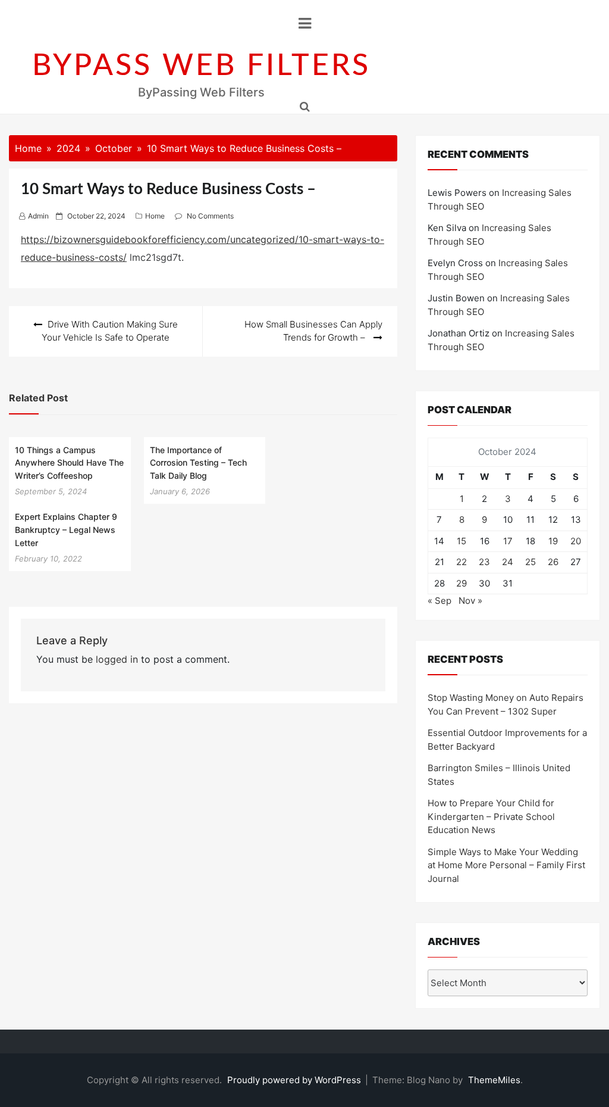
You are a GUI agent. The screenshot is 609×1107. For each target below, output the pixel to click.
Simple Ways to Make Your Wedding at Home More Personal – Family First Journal (506, 865)
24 (507, 561)
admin (38, 215)
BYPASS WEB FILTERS (201, 66)
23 (484, 561)
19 (553, 541)
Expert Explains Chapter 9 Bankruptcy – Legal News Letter (66, 529)
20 (575, 541)
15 (461, 541)
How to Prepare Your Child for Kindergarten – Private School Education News (491, 816)
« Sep (439, 600)
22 (461, 561)
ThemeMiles (494, 1080)
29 (461, 583)
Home (155, 215)
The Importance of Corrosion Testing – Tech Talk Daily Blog (198, 463)
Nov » (470, 600)
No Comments (210, 215)
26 (553, 561)
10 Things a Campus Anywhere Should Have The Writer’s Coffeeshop (69, 463)
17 (508, 541)
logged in (117, 659)
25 (530, 561)
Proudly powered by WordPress (295, 1080)
